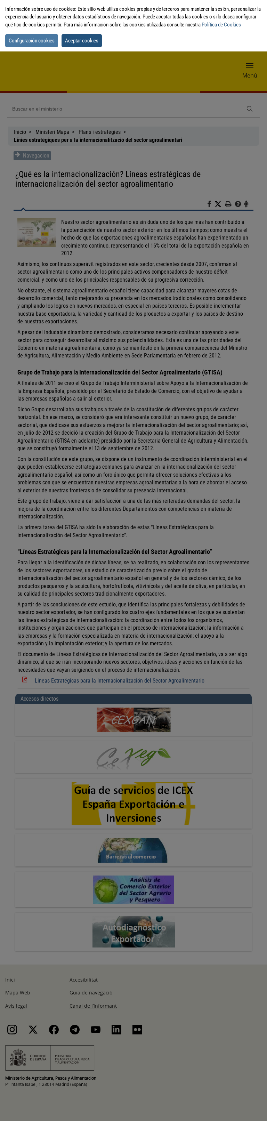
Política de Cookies (221, 25)
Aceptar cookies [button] (81, 41)
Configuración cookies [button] (32, 41)
